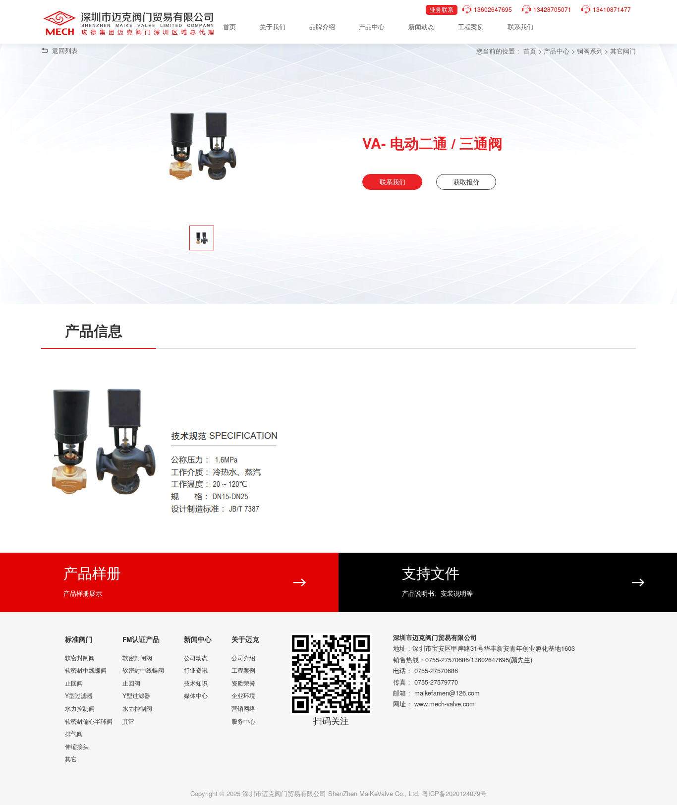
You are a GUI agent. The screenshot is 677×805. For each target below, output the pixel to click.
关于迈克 (245, 639)
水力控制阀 (80, 708)
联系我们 (520, 26)
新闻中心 (198, 639)
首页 (229, 26)
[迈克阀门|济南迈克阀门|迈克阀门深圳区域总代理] (130, 23)
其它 (71, 758)
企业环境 (243, 695)
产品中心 (372, 26)
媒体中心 (196, 695)
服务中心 (243, 721)
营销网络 (243, 708)
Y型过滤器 (79, 695)
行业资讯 (196, 670)
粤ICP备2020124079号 (454, 793)
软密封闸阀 (80, 657)
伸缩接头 (77, 746)
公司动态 (196, 657)
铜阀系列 (590, 51)
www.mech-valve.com (444, 703)
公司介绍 (243, 657)
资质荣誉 (243, 683)
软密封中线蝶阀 (86, 670)
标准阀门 (79, 639)
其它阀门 (623, 51)
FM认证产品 (141, 639)
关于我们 (272, 26)
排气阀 (74, 733)
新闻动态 (421, 26)
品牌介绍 (322, 26)
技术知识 (196, 683)
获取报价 (466, 181)
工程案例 (471, 26)
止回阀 (74, 683)
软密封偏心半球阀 (89, 721)
